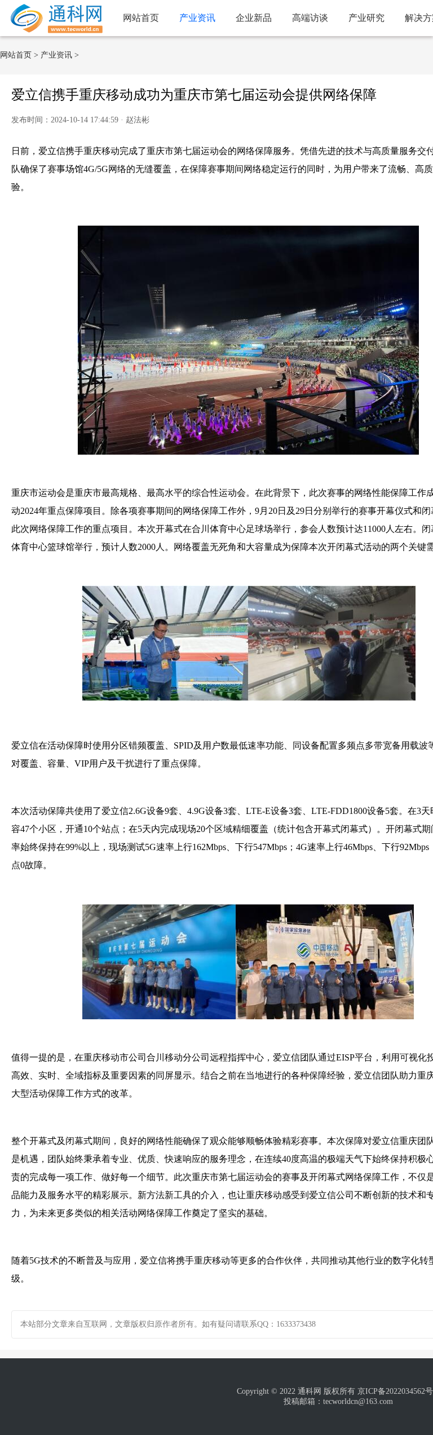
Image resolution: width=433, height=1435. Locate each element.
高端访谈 (310, 18)
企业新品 (254, 18)
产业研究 (366, 18)
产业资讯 (197, 18)
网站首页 (141, 18)
